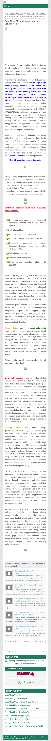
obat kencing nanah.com (21, 118)
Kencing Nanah (26, 13)
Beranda (27, 641)
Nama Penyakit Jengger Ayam (17, 716)
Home (6, 13)
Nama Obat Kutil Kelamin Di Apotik (19, 719)
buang (17, 500)
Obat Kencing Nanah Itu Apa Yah (23, 738)
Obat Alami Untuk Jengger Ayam (18, 705)
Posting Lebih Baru (13, 641)
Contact (27, 740)
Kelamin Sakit (14, 13)
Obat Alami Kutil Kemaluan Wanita (19, 712)
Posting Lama (39, 641)
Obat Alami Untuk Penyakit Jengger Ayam (22, 709)
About (22, 740)
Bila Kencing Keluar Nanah (16, 698)
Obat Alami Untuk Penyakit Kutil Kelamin (21, 702)
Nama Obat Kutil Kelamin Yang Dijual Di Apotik (24, 726)
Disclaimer (34, 740)
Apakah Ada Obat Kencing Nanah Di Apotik (23, 737)
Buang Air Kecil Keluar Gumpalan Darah (21, 722)
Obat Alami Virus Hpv (13, 695)
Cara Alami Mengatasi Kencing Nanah (29, 599)
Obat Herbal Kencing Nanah (24, 14)
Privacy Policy (43, 740)
